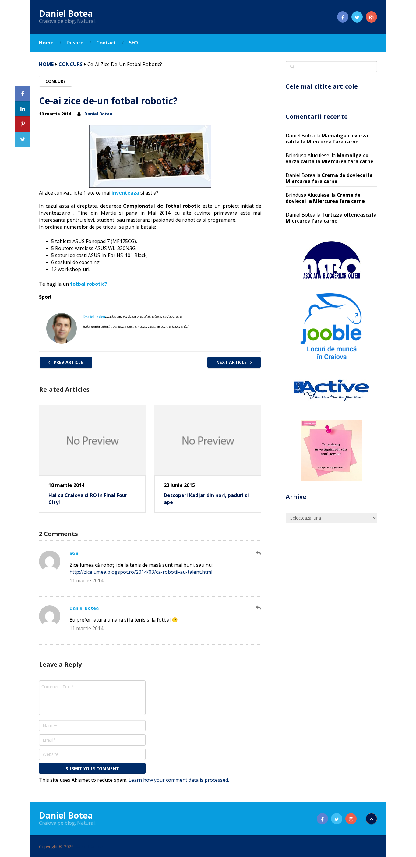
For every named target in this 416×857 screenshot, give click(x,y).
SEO (133, 42)
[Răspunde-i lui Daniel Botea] (258, 608)
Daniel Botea (66, 13)
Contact (106, 42)
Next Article (232, 362)
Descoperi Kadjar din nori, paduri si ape (206, 498)
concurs (70, 64)
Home (46, 42)
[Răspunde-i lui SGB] (258, 553)
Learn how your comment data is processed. (179, 780)
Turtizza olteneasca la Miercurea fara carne (331, 217)
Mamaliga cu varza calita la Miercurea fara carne (327, 138)
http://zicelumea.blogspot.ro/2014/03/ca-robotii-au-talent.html (140, 572)
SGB (74, 553)
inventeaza (125, 192)
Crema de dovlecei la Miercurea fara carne (329, 178)
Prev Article (67, 362)
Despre (74, 42)
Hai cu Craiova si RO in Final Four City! (87, 498)
